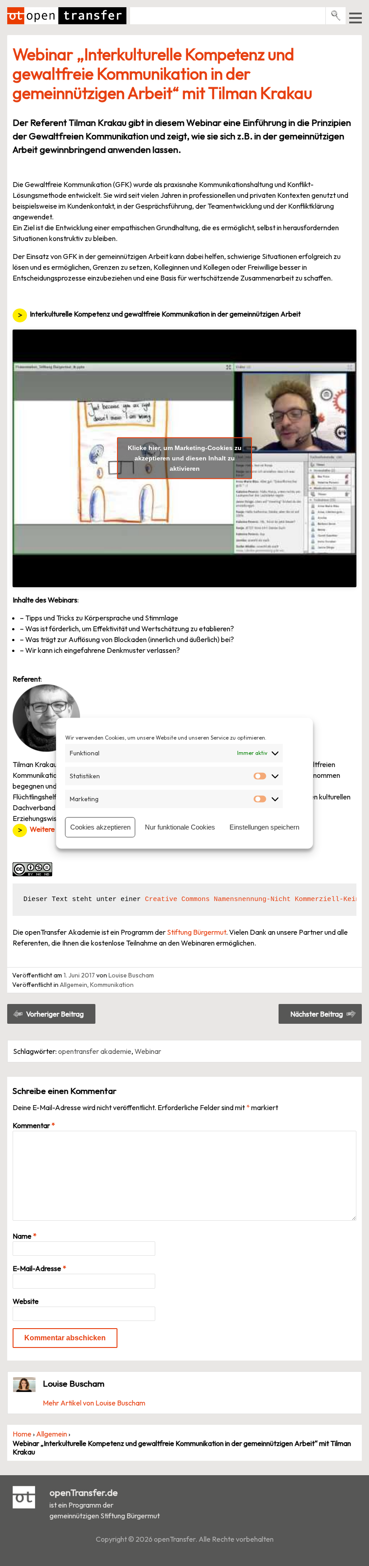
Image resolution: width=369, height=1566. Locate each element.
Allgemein (73, 985)
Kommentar (34, 1125)
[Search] (336, 15)
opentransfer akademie (94, 1051)
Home (22, 1433)
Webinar (148, 1051)
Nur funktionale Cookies (180, 827)
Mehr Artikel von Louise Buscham (94, 1402)
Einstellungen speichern (264, 827)
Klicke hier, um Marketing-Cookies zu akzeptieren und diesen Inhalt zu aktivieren (185, 458)
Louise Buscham (131, 975)
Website (26, 1301)
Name (24, 1235)
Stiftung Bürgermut (196, 932)
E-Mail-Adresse (39, 1268)
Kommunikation (112, 985)
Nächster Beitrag (316, 1013)
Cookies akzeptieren (100, 827)
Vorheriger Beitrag (55, 1013)
